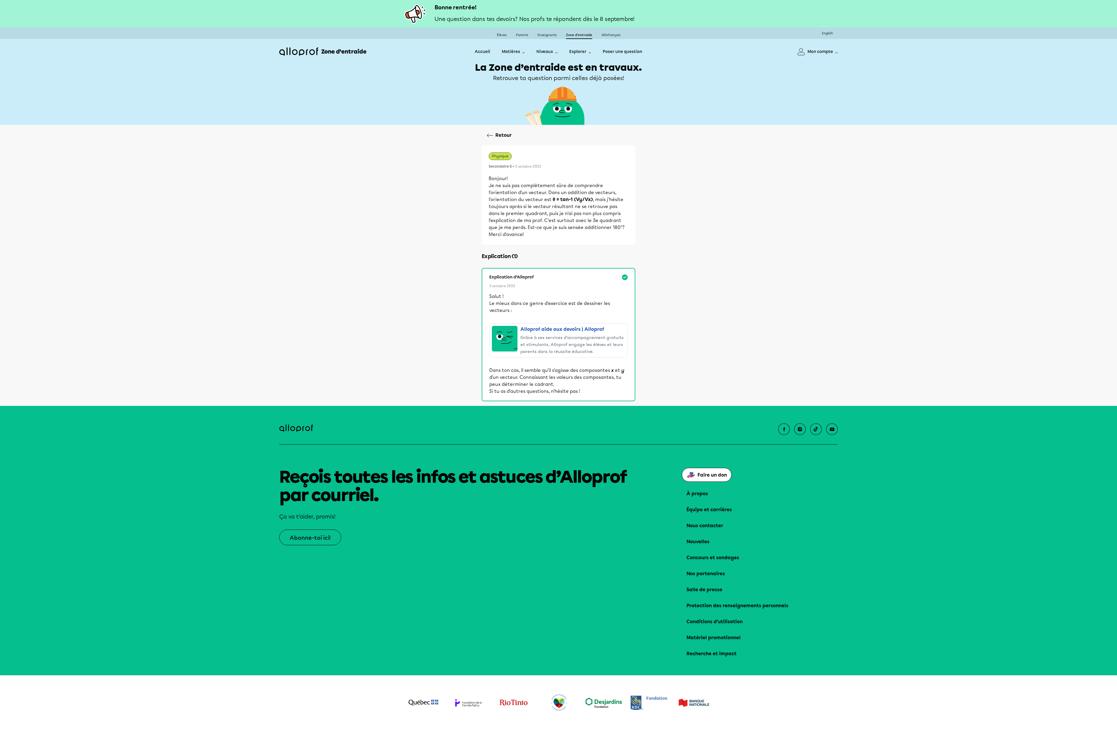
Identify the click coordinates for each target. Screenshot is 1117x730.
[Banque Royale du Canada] (649, 703)
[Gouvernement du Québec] (423, 702)
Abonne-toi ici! (310, 537)
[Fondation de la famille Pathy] (468, 702)
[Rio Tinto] (513, 702)
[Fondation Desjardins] (604, 702)
